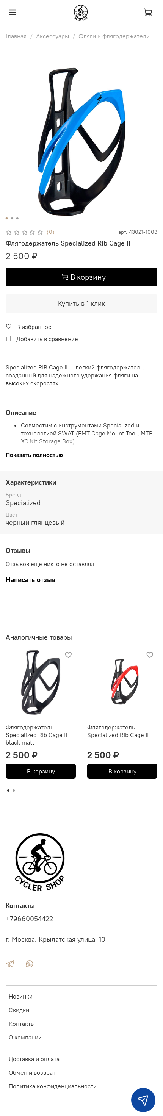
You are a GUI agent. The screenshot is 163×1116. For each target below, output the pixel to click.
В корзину (41, 771)
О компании (25, 1037)
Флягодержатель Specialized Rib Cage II (118, 731)
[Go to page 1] (8, 790)
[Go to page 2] (14, 790)
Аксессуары (52, 36)
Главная (16, 36)
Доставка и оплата (34, 1059)
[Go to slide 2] (12, 218)
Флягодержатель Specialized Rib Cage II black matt (36, 734)
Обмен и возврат (32, 1072)
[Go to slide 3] (17, 218)
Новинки (21, 996)
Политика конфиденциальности (53, 1086)
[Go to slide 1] (7, 218)
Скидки (19, 1010)
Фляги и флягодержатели (114, 36)
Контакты (22, 1023)
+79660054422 (29, 919)
